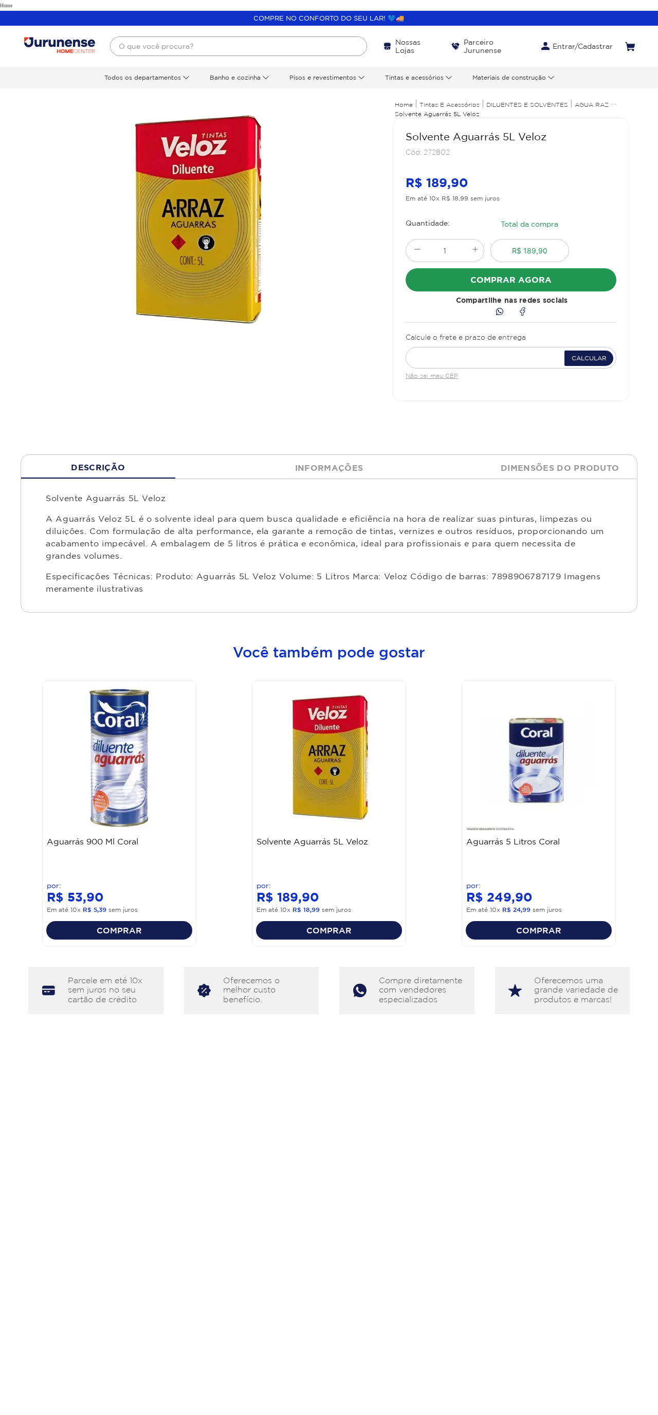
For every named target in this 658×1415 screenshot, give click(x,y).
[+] (475, 251)
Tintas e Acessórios (449, 104)
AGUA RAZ (592, 104)
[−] (417, 251)
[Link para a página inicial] (404, 104)
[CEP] (511, 349)
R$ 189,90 (529, 250)
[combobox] (238, 46)
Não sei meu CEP (432, 375)
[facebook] (522, 312)
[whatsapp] (500, 312)
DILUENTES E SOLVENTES (527, 104)
